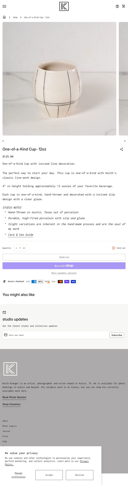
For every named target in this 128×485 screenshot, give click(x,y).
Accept (49, 475)
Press (5, 436)
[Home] (64, 6)
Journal (6, 431)
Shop (15, 17)
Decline (79, 475)
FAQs (4, 441)
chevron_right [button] (125, 141)
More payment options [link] (64, 273)
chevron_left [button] (3, 141)
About (5, 421)
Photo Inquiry (9, 426)
